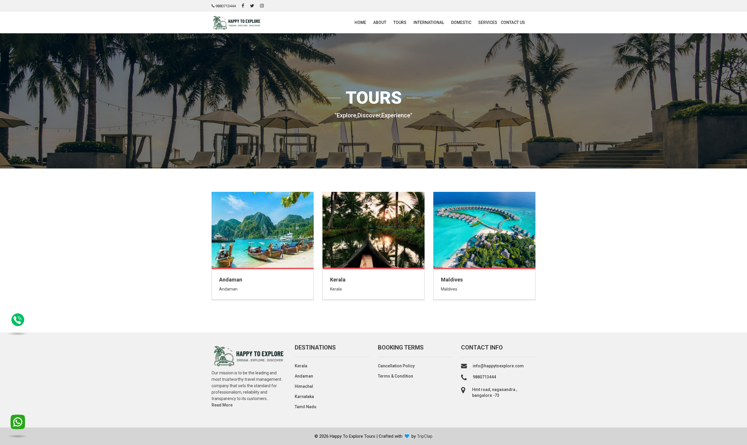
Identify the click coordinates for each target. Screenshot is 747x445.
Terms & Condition (395, 376)
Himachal (304, 386)
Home (360, 22)
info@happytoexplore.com (498, 366)
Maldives (452, 280)
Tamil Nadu (305, 406)
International (428, 22)
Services (487, 22)
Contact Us (513, 22)
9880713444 (225, 6)
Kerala (337, 280)
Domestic (461, 22)
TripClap (424, 436)
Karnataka (304, 396)
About (379, 22)
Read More (222, 405)
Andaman (230, 280)
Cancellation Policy (396, 366)
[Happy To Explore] (236, 22)
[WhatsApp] (18, 323)
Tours (399, 22)
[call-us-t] (18, 426)
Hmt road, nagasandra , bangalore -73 (494, 392)
